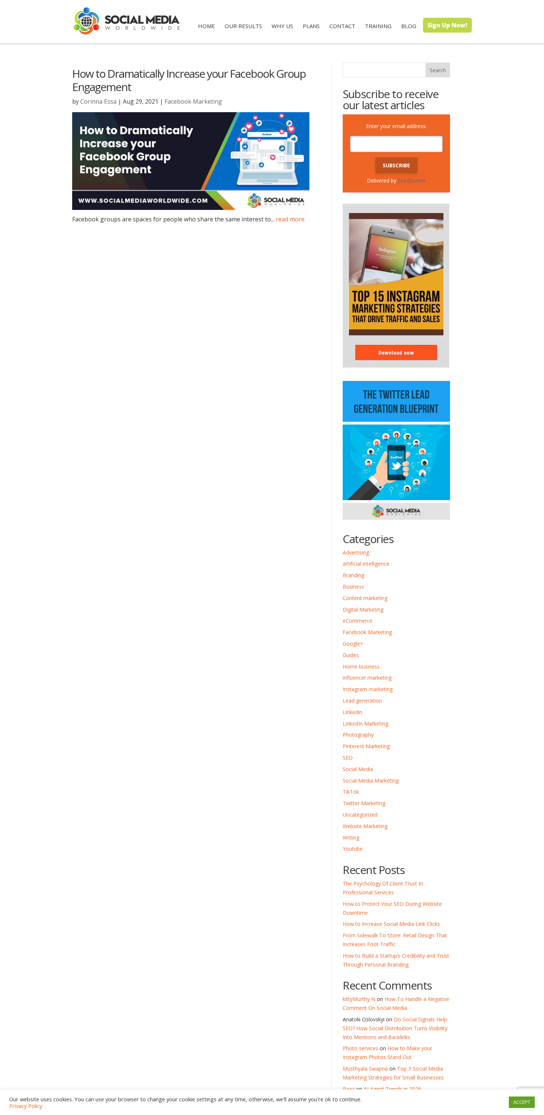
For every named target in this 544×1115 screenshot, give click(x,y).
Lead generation (362, 700)
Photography (358, 734)
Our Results (243, 26)
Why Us (282, 26)
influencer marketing (367, 677)
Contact (342, 26)
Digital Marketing (363, 609)
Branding (353, 575)
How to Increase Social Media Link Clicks (391, 923)
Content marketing (365, 598)
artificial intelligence (366, 563)
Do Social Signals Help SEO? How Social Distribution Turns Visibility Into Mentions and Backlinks (395, 1028)
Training (378, 26)
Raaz (349, 1088)
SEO (348, 757)
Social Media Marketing (371, 780)
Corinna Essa (98, 101)
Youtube (353, 848)
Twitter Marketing (364, 803)
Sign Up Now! (447, 25)
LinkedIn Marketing (365, 723)
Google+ (353, 643)
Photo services (360, 1048)
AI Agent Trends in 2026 (392, 1088)
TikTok (351, 791)
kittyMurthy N (359, 998)
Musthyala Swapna (365, 1068)
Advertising (356, 552)
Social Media (358, 769)
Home (206, 26)
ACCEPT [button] (521, 1102)
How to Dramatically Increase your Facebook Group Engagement (189, 80)
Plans (311, 26)
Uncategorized (360, 814)
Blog (408, 26)
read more (290, 219)
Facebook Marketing (193, 101)
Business (353, 586)
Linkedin (352, 712)
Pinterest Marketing (366, 746)
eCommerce (357, 620)
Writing (351, 837)
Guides (351, 655)
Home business (361, 666)
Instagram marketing (368, 689)
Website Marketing (365, 826)
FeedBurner (412, 180)
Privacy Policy (25, 1105)
